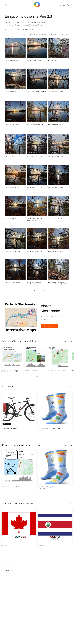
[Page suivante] (50, 291)
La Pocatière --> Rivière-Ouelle (10, 487)
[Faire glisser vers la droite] (42, 376)
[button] (6, 4)
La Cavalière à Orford (30, 370)
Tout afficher (69, 341)
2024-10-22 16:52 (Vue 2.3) (34, 188)
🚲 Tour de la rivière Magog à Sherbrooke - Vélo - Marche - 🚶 (11, 371)
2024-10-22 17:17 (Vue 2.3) (12, 188)
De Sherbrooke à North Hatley (57, 370)
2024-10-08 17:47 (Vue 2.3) (34, 251)
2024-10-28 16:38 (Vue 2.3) (56, 124)
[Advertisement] (37, 600)
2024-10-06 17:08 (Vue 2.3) (12, 282)
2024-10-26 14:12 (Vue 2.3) (12, 157)
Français (8, 570)
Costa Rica (40, 545)
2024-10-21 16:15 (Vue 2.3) (55, 188)
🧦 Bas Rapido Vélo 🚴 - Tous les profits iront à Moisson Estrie (51, 429)
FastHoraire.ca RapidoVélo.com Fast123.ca (59, 570)
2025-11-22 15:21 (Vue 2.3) (12, 61)
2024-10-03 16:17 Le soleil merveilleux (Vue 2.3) (34, 283)
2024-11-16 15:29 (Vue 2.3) (55, 92)
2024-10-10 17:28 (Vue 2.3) (12, 251)
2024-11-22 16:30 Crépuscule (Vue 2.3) (36, 92)
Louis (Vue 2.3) (52, 61)
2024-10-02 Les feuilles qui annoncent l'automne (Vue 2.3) (57, 283)
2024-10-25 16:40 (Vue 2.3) (34, 157)
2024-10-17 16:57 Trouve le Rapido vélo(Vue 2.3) (34, 219)
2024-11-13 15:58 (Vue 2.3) (12, 124)
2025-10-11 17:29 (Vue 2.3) (34, 61)
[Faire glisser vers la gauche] (32, 376)
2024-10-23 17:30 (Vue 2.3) (55, 157)
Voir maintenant (49, 326)
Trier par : (25, 34)
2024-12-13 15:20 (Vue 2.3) (12, 92)
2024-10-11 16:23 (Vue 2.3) (55, 219)
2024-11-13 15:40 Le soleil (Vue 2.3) (35, 125)
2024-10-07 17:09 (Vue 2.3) (56, 251)
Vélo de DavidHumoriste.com (9, 429)
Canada (3, 545)
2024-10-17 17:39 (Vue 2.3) (12, 219)
